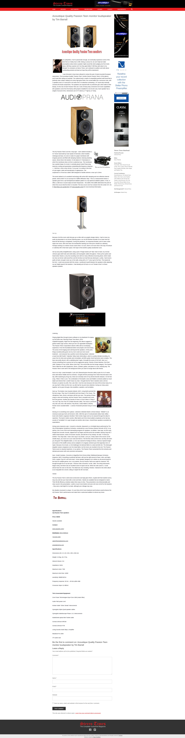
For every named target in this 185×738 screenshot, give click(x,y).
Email (54, 686)
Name (54, 678)
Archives (63, 9)
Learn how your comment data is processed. (88, 713)
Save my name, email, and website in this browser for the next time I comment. (77, 703)
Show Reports (122, 9)
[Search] (132, 9)
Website (54, 695)
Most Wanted (74, 9)
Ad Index (99, 9)
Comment (55, 655)
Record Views (88, 9)
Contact (109, 9)
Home (53, 9)
